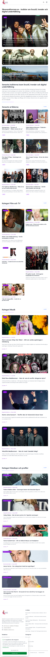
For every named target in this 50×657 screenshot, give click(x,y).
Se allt (45, 106)
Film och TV (5, 210)
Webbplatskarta (41, 652)
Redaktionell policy (33, 652)
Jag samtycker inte (14, 650)
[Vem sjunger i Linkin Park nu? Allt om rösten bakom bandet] (25, 57)
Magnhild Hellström (6, 184)
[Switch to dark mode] (43, 2)
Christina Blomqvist (30, 125)
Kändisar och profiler (7, 475)
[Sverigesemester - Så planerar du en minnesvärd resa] (25, 73)
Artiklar (27, 610)
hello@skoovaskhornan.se (9, 629)
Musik (5, 17)
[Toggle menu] (46, 2)
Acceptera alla (15, 653)
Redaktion (4, 634)
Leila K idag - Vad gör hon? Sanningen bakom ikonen (36, 631)
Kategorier (28, 634)
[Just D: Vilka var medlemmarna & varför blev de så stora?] (25, 31)
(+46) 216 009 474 (7, 627)
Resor (4, 67)
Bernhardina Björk (5, 125)
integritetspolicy (5, 647)
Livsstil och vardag (29, 646)
